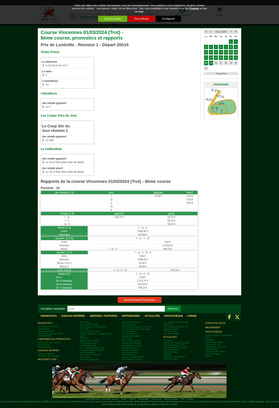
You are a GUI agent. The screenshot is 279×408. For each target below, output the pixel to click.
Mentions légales (171, 399)
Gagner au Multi (170, 329)
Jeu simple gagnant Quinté (50, 333)
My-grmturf (85, 322)
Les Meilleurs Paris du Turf (176, 327)
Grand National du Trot (174, 345)
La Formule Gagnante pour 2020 (136, 327)
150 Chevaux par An (131, 341)
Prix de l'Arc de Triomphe (175, 347)
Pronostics (49, 316)
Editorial (167, 354)
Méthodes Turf (47, 359)
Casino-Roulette (171, 350)
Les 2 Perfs (126, 338)
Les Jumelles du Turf (89, 331)
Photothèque (173, 316)
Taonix (124, 399)
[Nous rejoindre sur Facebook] (229, 317)
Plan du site (157, 399)
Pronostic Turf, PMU (215, 351)
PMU (207, 337)
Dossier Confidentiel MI (132, 357)
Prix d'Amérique (170, 352)
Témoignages (143, 399)
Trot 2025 (84, 329)
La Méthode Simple (130, 336)
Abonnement (213, 327)
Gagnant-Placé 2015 (131, 322)
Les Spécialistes (87, 352)
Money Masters (128, 331)
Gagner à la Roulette (131, 343)
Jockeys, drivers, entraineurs (219, 335)
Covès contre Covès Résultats (136, 329)
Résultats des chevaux (49, 356)
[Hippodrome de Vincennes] (221, 103)
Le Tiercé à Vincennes (90, 354)
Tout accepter (112, 18)
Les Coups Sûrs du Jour (49, 342)
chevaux (67, 277)
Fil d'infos (167, 340)
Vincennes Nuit (170, 331)
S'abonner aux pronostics (54, 339)
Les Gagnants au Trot (131, 359)
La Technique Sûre (88, 343)
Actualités (152, 316)
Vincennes (221, 84)
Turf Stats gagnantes (89, 359)
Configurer (168, 18)
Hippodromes (131, 316)
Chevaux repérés (73, 316)
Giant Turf (168, 324)
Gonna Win (85, 357)
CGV (182, 399)
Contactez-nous (215, 323)
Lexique (132, 399)
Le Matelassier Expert (131, 345)
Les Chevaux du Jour (48, 326)
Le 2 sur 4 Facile (129, 334)
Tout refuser (141, 18)
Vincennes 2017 (129, 324)
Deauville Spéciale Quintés (92, 350)
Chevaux (209, 340)
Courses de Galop (213, 342)
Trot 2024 (84, 338)
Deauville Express (130, 348)
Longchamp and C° (130, 352)
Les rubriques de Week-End (93, 327)
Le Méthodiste (44, 347)
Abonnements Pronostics (139, 299)
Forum (191, 316)
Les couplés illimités (89, 324)
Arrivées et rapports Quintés (176, 343)
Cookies (194, 8)
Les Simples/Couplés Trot (92, 348)
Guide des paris (170, 359)
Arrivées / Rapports (103, 316)
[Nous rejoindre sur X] (237, 317)
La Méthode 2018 (88, 345)
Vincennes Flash (171, 334)
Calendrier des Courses (174, 357)
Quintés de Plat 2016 (89, 341)
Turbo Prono (43, 329)
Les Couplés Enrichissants (176, 322)
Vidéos (208, 356)
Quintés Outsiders (130, 350)
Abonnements (44, 336)
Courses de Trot (212, 344)
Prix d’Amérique (212, 354)
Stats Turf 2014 (128, 354)
